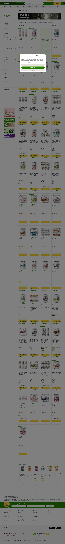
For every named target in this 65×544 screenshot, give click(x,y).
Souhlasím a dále (32, 67)
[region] (33, 63)
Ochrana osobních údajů (27, 62)
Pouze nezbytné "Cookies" (33, 70)
